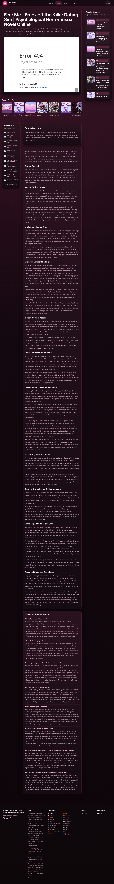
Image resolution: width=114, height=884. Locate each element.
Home (51, 3)
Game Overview (9, 129)
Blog (65, 3)
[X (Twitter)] (4, 818)
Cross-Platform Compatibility (9, 156)
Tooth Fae (84, 813)
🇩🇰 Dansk (65, 827)
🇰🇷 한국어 (50, 821)
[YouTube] (7, 818)
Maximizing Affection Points (10, 165)
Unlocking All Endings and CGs (10, 175)
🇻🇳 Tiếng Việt (67, 825)
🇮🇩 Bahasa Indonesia (53, 832)
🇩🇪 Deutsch (66, 815)
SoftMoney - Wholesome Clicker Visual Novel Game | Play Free (36, 825)
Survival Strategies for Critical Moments (11, 170)
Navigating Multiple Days (10, 141)
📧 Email (99, 813)
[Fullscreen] (76, 90)
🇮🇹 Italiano (66, 819)
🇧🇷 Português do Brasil (54, 823)
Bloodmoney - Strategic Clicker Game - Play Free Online (35, 819)
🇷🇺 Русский (66, 823)
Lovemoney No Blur (33, 845)
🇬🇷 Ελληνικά (51, 829)
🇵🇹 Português (51, 827)
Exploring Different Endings (10, 146)
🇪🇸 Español (51, 819)
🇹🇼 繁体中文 (66, 834)
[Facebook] (10, 818)
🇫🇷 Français (51, 815)
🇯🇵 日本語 (50, 817)
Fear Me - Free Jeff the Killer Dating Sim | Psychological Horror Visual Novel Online (36, 865)
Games (58, 3)
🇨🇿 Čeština (66, 817)
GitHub (73, 3)
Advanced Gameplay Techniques (11, 180)
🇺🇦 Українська (52, 825)
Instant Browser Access (10, 151)
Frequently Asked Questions (10, 185)
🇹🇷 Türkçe (50, 834)
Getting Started (9, 132)
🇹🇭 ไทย (65, 829)
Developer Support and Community (10, 160)
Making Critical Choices (9, 136)
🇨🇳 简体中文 (66, 813)
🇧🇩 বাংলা (65, 832)
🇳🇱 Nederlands (67, 821)
